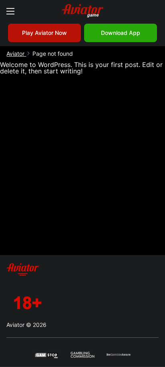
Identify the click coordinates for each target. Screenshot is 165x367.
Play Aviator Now (44, 32)
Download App (120, 32)
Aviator (16, 53)
